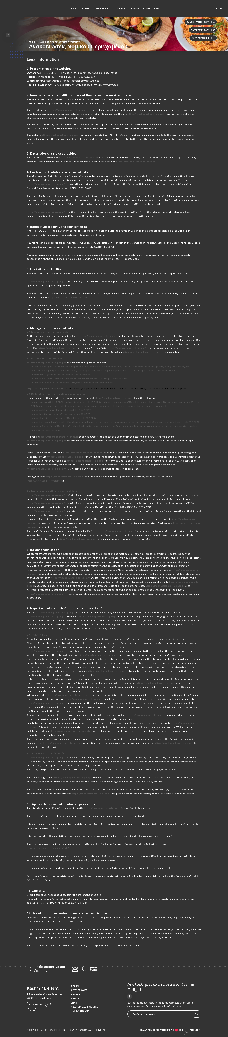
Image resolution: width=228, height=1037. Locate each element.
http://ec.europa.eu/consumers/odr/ (48, 848)
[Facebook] (8, 35)
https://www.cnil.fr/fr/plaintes (45, 480)
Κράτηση (87, 8)
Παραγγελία (102, 8)
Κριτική (135, 8)
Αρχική (74, 8)
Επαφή (158, 8)
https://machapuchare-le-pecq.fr (68, 109)
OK (196, 1014)
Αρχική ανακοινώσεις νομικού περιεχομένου (54, 42)
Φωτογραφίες (119, 8)
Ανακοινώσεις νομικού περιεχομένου (85, 1009)
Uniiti (198, 1030)
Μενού (146, 8)
